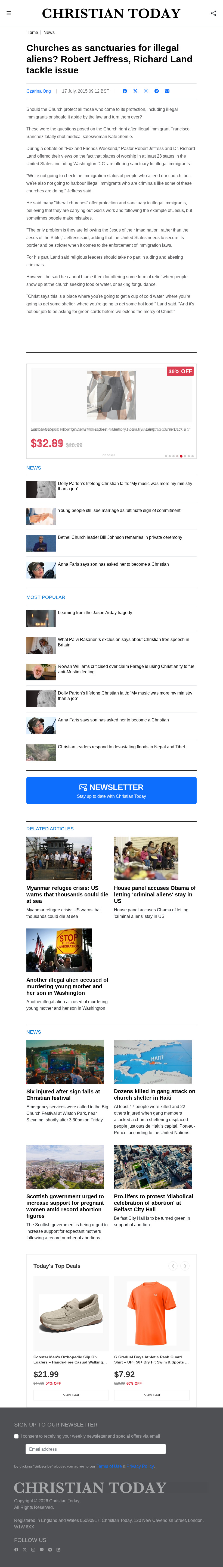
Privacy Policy (140, 1466)
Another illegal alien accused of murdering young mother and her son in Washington (67, 986)
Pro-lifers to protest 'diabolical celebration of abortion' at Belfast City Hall (153, 1202)
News (49, 32)
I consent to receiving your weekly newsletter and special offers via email (90, 1436)
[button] (9, 14)
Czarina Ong (38, 91)
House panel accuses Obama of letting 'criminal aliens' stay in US (155, 894)
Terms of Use (109, 1466)
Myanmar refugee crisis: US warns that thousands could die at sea (67, 894)
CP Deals (109, 455)
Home (32, 32)
